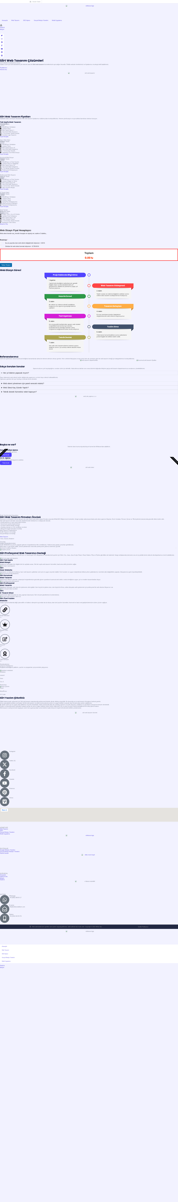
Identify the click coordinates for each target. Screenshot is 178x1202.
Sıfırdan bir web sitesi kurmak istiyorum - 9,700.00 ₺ (22, 246)
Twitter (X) (12, 760)
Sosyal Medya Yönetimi (41, 20)
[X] (2, 35)
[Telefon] (4, 918)
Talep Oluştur (6, 265)
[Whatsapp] (4, 899)
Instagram (12, 751)
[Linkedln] (2, 52)
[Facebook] (2, 45)
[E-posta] (4, 909)
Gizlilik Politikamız (143, 927)
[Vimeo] (2, 55)
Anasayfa (5, 20)
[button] (1, 360)
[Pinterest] (2, 42)
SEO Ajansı (26, 20)
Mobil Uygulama (57, 20)
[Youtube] (4, 783)
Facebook (12, 770)
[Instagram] (2, 39)
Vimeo (11, 798)
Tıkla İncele (5, 463)
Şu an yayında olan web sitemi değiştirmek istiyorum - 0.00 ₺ (25, 243)
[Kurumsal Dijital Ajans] (89, 11)
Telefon (11, 914)
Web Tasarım (15, 20)
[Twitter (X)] (4, 764)
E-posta (11, 905)
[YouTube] (2, 49)
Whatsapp (12, 896)
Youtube (11, 779)
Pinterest (12, 788)
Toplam (89, 253)
